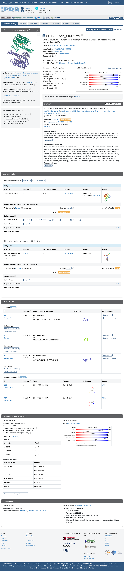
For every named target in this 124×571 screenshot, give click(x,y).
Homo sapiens (57, 51)
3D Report (112, 68)
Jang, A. (91, 111)
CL (5, 335)
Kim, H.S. (51, 113)
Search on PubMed (66, 119)
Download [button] (52, 3)
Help (110, 3)
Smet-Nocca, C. (82, 111)
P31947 (18, 208)
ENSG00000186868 (64, 272)
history (77, 97)
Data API (119, 30)
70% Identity (46, 220)
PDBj (106, 541)
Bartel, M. (82, 63)
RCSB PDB (7, 2)
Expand (117, 228)
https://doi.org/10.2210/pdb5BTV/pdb (62, 45)
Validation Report (22, 75)
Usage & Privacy (6, 548)
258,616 (27, 8)
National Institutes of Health (73, 566)
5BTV (51, 126)
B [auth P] (26, 253)
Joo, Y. (46, 111)
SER (104, 398)
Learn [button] (61, 3)
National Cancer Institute (106, 564)
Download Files (106, 30)
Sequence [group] (26, 180)
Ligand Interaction (9, 77)
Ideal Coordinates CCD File (11, 328)
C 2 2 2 (16, 436)
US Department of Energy (74, 564)
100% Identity (76, 220)
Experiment (45, 24)
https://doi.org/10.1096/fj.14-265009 (60, 122)
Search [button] (25, 3)
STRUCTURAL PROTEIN (62, 49)
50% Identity (37, 220)
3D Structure (41, 180)
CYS (103, 385)
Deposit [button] (17, 3)
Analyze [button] (43, 3)
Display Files (92, 30)
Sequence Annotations (30, 73)
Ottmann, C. (63, 63)
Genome (66, 24)
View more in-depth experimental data (15, 494)
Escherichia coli (63, 54)
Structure (23, 24)
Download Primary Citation (112, 104)
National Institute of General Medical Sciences (47, 566)
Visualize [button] (33, 3)
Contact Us (29, 536)
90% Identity (56, 220)
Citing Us (3, 538)
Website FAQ (30, 541)
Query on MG (8, 358)
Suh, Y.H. (67, 113)
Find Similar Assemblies (11, 96)
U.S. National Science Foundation (43, 564)
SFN (94, 195)
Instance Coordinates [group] (10, 331)
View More (49, 140)
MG (5, 355)
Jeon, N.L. (106, 111)
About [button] (68, 3)
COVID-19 (83, 3)
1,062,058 (42, 8)
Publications (4, 541)
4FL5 (46, 126)
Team (2, 543)
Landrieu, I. (65, 111)
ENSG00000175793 (64, 212)
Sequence (56, 24)
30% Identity (27, 220)
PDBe (107, 538)
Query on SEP (9, 400)
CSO (5, 385)
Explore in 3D (31, 82)
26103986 (55, 119)
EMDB (107, 545)
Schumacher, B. (73, 63)
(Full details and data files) (83, 506)
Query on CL (8, 338)
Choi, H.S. (98, 111)
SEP (5, 398)
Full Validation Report (74, 423)
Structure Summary (9, 24)
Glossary (29, 543)
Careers (76, 3)
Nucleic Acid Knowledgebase (89, 557)
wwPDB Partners (111, 533)
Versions (76, 24)
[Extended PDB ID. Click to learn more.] (82, 35)
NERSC (67, 568)
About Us (4, 536)
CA (5, 315)
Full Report (119, 68)
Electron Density (9, 75)
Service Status (30, 545)
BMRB (107, 543)
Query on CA (8, 318)
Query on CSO (9, 387)
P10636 (18, 268)
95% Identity (66, 220)
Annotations (33, 24)
